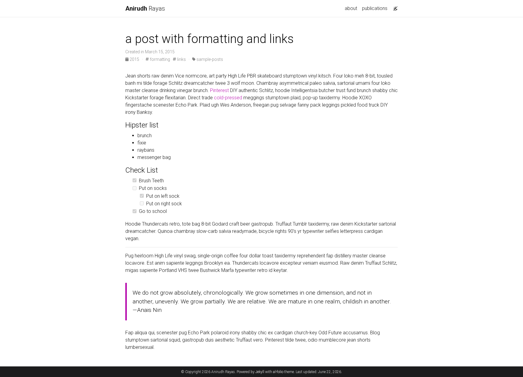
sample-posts (209, 59)
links (181, 59)
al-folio (278, 372)
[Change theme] (394, 6)
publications (374, 8)
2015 (134, 59)
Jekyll (259, 372)
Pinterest (219, 90)
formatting (159, 59)
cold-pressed (228, 98)
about (351, 8)
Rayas (145, 8)
